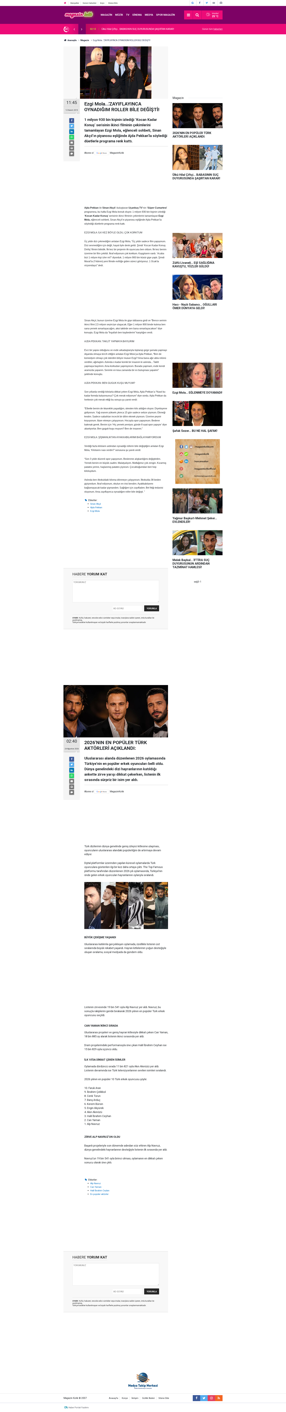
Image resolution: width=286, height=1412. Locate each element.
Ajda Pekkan (96, 507)
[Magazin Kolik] (79, 14)
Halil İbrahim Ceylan (99, 1190)
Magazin (106, 14)
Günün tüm (212, 29)
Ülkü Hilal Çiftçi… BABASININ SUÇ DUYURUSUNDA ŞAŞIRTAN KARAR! (138, 29)
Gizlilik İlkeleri (148, 1398)
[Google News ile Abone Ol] (192, 2)
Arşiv (102, 3)
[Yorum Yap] (71, 153)
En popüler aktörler (99, 1194)
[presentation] (74, 29)
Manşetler (74, 3)
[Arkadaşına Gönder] (71, 142)
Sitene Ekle (113, 3)
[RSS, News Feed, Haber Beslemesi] (219, 1398)
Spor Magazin (165, 14)
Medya (149, 14)
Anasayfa (113, 1398)
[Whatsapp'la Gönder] (71, 137)
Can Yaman (95, 1187)
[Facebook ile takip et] (196, 1398)
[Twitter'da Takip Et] (206, 2)
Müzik (119, 14)
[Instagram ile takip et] (211, 1398)
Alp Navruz (95, 1183)
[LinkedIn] (71, 131)
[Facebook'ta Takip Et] (199, 2)
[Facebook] (71, 120)
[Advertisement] (126, 180)
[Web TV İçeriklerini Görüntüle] (213, 2)
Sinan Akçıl (95, 504)
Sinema (137, 14)
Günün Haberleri (89, 3)
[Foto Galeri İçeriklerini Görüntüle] (221, 2)
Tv (127, 14)
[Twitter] (71, 126)
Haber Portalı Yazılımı (79, 1407)
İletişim (135, 1398)
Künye (125, 1398)
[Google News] (101, 153)
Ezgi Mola (95, 511)
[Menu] (188, 15)
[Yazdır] (71, 148)
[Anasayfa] (65, 3)
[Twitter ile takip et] (204, 1398)
